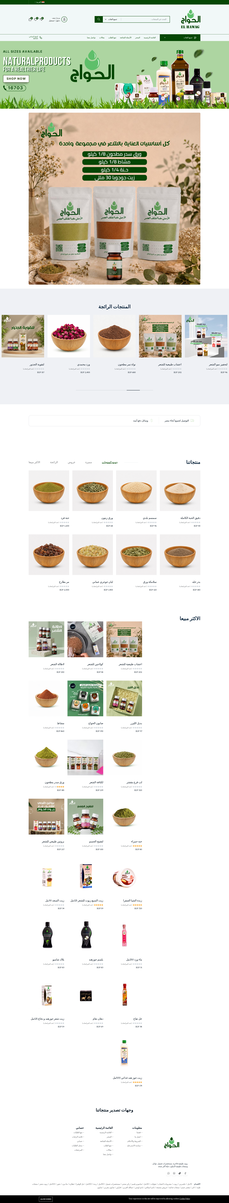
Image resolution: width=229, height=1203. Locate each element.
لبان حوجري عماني (102, 581)
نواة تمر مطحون (127, 364)
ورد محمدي (83, 364)
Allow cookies (45, 1199)
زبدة (95, 1184)
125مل (146, 1184)
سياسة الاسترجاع (134, 1146)
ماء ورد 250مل (134, 959)
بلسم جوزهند (96, 959)
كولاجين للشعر (95, 664)
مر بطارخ (64, 581)
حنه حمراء (136, 841)
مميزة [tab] (88, 462)
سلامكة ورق (150, 581)
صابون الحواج (95, 723)
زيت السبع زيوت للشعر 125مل (86, 900)
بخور (58, 1184)
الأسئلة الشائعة (125, 38)
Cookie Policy (184, 1199)
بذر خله (196, 581)
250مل (101, 1184)
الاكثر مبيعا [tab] (34, 462)
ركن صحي (126, 1184)
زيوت (175, 1184)
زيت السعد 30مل (54, 900)
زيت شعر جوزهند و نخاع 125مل (47, 1018)
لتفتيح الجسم (96, 841)
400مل (88, 1184)
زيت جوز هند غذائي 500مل (127, 1077)
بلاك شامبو (58, 959)
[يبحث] (99, 19)
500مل (52, 1184)
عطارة (71, 1184)
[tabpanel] (114, 534)
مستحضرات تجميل (112, 1184)
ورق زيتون (107, 517)
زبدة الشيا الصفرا (132, 900)
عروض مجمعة (161, 1188)
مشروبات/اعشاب (165, 1184)
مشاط (60, 723)
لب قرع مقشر (134, 782)
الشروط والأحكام (134, 1141)
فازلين (118, 1188)
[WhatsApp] (168, 1173)
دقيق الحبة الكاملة (190, 517)
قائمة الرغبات (77, 1137)
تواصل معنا (91, 38)
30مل (189, 1184)
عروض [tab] (71, 462)
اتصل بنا (138, 1137)
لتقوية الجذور (37, 364)
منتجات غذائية (174, 1188)
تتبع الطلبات (78, 1132)
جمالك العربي (127, 1188)
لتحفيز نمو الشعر (218, 364)
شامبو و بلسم (136, 1184)
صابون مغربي (109, 1188)
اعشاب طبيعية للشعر (170, 364)
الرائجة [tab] (54, 462)
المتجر (137, 38)
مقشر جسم (185, 1188)
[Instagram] (174, 1173)
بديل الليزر (136, 723)
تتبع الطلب (112, 38)
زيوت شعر (43, 1184)
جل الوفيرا (80, 1184)
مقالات (102, 38)
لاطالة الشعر (57, 664)
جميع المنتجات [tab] (110, 462)
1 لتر (193, 1188)
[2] (113, 104)
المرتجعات (78, 1150)
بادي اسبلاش (149, 1188)
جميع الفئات (188, 38)
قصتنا (139, 1132)
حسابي (79, 1141)
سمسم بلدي (150, 517)
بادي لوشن (139, 1188)
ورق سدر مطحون (54, 782)
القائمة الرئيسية (150, 38)
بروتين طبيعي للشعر (53, 841)
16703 (35, 39)
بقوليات (153, 1184)
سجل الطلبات (77, 1146)
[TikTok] (179, 1173)
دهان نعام (98, 1018)
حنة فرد (65, 517)
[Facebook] (185, 1173)
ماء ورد (65, 1184)
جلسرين (182, 1184)
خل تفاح (137, 1018)
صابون (99, 1188)
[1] (115, 104)
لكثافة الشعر (96, 782)
